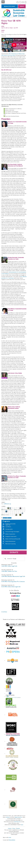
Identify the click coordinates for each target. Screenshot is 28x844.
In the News (4, 611)
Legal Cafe (5, 517)
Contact (9, 828)
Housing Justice (9, 529)
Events (8, 16)
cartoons (8, 817)
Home (4, 16)
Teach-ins (9, 517)
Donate (22, 6)
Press (14, 828)
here (22, 824)
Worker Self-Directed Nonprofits (12, 539)
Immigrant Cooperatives (10, 536)
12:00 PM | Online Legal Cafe (9, 566)
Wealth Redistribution (10, 541)
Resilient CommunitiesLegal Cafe (10, 524)
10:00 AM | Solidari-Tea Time (9, 571)
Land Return (8, 526)
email (9, 837)
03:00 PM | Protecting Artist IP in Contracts (13, 581)
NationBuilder (12, 840)
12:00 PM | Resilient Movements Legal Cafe (13, 576)
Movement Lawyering (10, 543)
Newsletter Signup (9, 6)
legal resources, (18, 817)
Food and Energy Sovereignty (12, 531)
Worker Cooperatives (10, 534)
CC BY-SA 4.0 (17, 821)
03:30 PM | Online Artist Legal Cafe (11, 586)
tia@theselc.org (7, 503)
